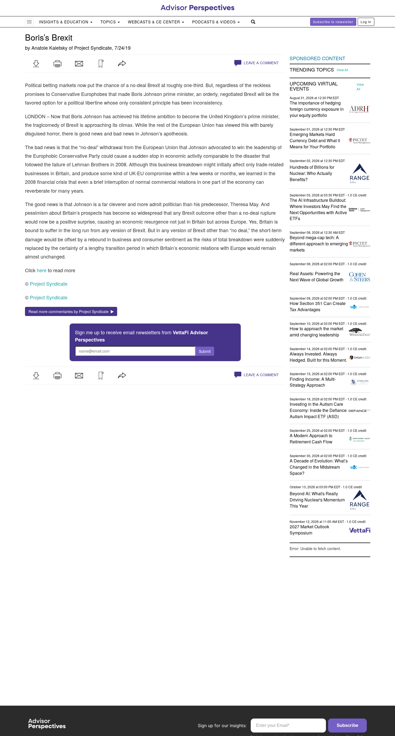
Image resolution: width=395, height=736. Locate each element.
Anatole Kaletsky (49, 47)
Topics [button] (108, 21)
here (41, 270)
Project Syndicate (93, 47)
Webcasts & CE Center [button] (154, 21)
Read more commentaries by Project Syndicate (69, 311)
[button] (36, 64)
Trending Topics (312, 69)
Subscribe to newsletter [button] (333, 21)
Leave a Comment (261, 62)
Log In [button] (366, 21)
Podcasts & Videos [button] (214, 21)
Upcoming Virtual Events (314, 86)
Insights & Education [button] (64, 21)
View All (342, 70)
